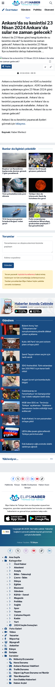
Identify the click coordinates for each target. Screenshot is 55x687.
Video (12, 632)
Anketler (14, 645)
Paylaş (8, 66)
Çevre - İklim (20, 578)
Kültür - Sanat (21, 595)
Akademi (18, 567)
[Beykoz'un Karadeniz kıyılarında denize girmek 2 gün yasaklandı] (14, 160)
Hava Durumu (21, 663)
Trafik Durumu (21, 669)
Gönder (8, 265)
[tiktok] (41, 551)
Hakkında (9, 485)
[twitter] (18, 551)
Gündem (25, 10)
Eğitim (17, 584)
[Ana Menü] (3, 3)
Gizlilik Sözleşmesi (29, 485)
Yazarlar (14, 635)
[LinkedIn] (32, 479)
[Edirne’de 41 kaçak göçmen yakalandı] (41, 160)
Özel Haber (11, 10)
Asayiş (17, 571)
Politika (37, 10)
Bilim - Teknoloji (22, 574)
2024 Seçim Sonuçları (25, 625)
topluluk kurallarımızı (27, 274)
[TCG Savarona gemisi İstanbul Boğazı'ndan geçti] (14, 210)
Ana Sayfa (14, 557)
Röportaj (14, 639)
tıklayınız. (20, 123)
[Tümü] (51, 459)
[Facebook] (13, 479)
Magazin (18, 598)
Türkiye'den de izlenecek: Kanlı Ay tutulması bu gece (37, 196)
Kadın (17, 618)
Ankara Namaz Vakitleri (26, 666)
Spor (16, 608)
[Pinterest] (23, 479)
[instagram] (25, 551)
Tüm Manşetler (22, 676)
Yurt (27, 18)
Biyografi (14, 642)
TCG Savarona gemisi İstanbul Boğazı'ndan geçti (12, 221)
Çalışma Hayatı (22, 615)
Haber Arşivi (44, 485)
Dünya (17, 581)
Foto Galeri (15, 629)
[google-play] (39, 519)
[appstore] (16, 519)
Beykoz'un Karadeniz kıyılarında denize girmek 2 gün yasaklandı (14, 171)
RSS (7, 532)
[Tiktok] (42, 479)
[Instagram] (27, 479)
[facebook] (10, 551)
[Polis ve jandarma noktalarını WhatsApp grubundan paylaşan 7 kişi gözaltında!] (41, 210)
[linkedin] (49, 551)
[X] (18, 479)
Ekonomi (49, 10)
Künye (17, 485)
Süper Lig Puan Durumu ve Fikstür (31, 673)
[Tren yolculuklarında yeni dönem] (14, 185)
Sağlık (17, 605)
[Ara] (50, 3)
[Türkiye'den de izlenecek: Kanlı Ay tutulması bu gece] (41, 185)
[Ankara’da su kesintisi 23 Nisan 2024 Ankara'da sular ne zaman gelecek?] (27, 60)
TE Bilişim (34, 542)
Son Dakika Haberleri (25, 679)
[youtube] (33, 551)
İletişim (28, 488)
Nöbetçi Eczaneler (24, 659)
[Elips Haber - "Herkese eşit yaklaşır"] (26, 3)
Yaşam (17, 612)
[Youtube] (37, 479)
